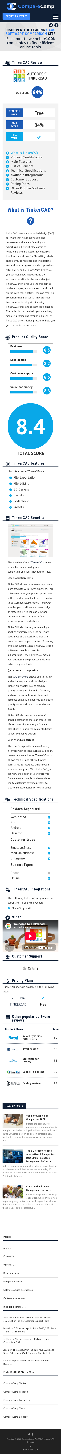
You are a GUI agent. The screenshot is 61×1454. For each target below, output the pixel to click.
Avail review (31, 1049)
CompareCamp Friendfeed (16, 1400)
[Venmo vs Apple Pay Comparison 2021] (13, 1121)
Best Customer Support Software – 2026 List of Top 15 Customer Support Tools (29, 1319)
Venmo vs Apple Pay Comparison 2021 (37, 1117)
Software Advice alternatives (18, 1289)
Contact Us (8, 1256)
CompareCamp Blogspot (15, 1416)
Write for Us (9, 1264)
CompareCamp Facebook (16, 1391)
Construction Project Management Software (38, 1188)
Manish (6, 1328)
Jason (6, 1349)
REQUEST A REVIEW (16, 16)
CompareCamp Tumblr (14, 1408)
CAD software (20, 676)
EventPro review (33, 1071)
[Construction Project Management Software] (13, 1191)
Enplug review (32, 1083)
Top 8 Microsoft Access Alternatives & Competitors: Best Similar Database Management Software (41, 1156)
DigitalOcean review (31, 1060)
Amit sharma (9, 1317)
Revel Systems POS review (32, 1037)
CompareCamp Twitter (14, 1383)
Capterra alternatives (14, 1298)
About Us (8, 1248)
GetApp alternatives (13, 1281)
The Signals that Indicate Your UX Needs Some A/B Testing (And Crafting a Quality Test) (28, 1351)
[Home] (30, 6)
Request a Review (12, 1273)
